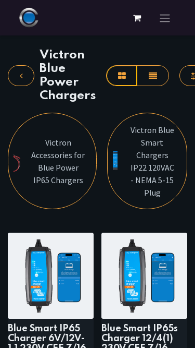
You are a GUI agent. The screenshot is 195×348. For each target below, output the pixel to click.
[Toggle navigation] (165, 17)
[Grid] (121, 75)
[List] (152, 75)
